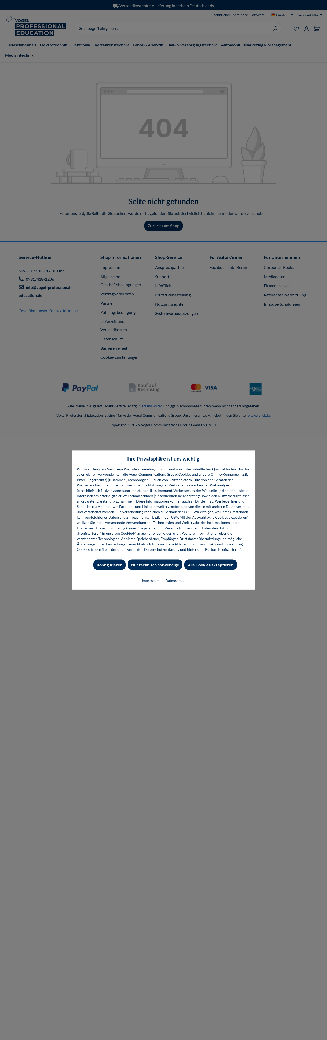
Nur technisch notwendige (155, 564)
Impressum (151, 580)
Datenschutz (175, 580)
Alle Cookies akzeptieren (210, 564)
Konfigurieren (109, 564)
